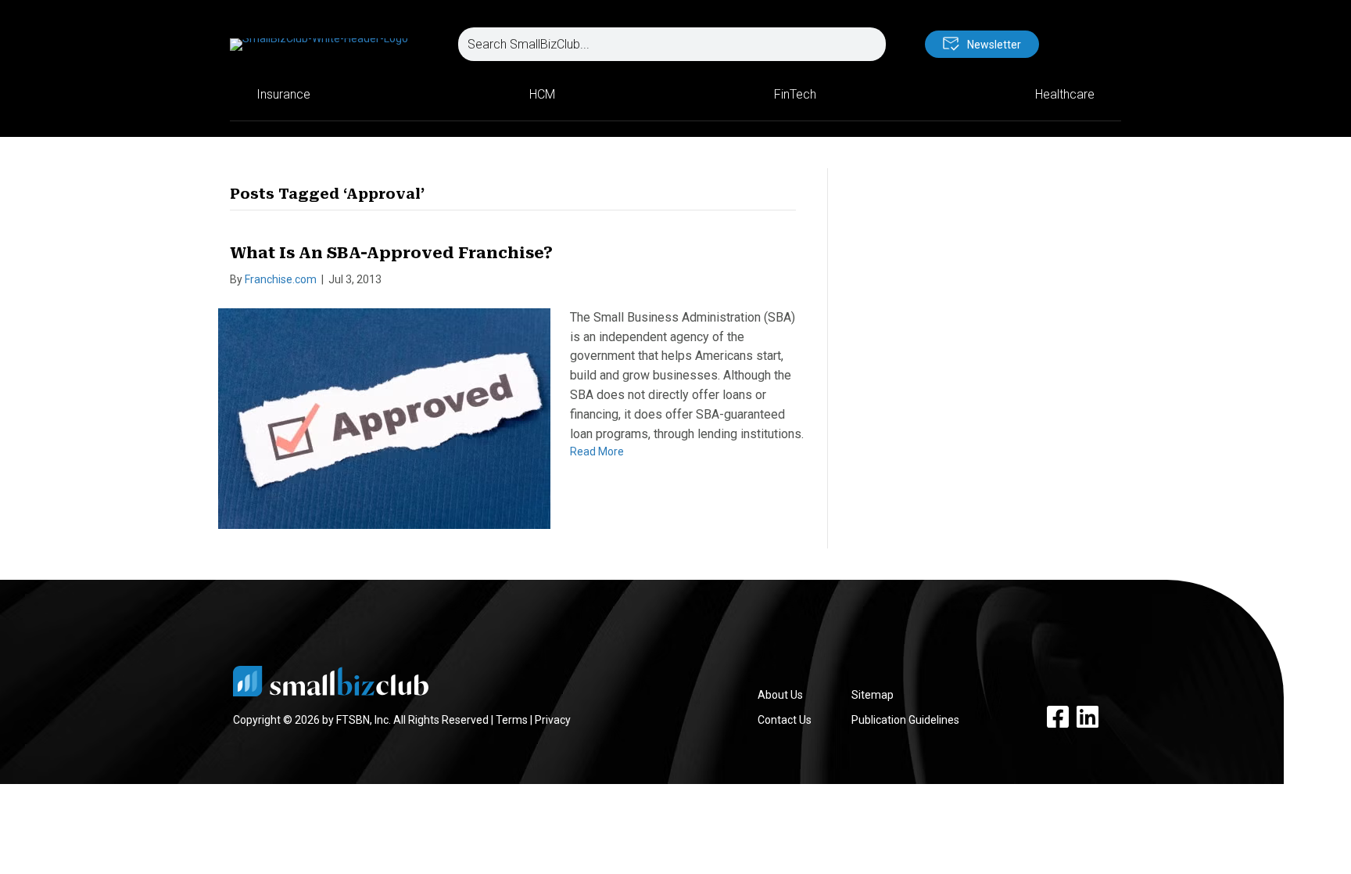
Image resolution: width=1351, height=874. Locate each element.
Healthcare (1065, 94)
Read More (597, 451)
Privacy (553, 720)
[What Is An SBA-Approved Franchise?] (384, 418)
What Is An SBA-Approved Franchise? (391, 252)
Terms (512, 720)
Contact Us (785, 720)
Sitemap (872, 695)
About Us (780, 695)
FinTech (795, 94)
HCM (542, 94)
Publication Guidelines (905, 720)
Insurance (283, 94)
